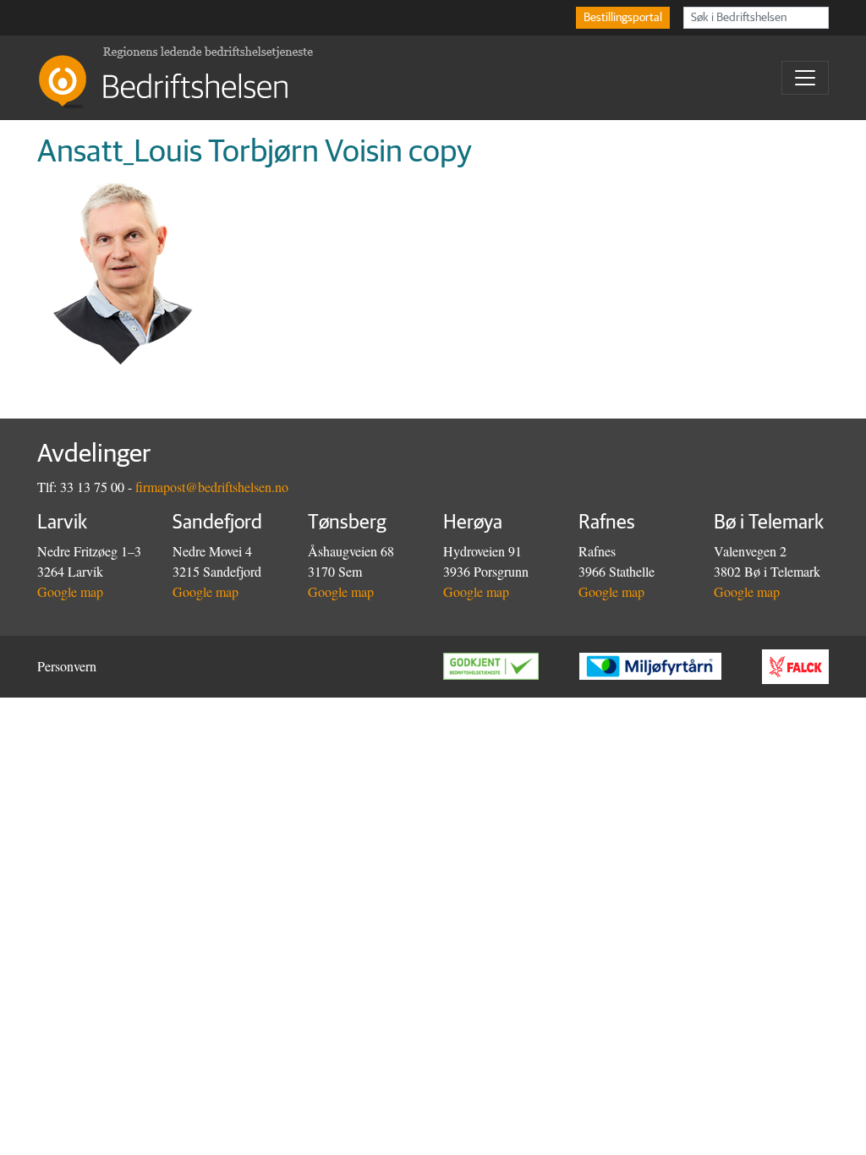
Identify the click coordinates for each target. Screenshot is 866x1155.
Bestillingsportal (623, 18)
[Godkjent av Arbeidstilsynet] (511, 666)
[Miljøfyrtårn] (670, 666)
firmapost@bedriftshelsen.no (211, 486)
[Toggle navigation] (805, 78)
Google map (70, 591)
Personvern (66, 666)
